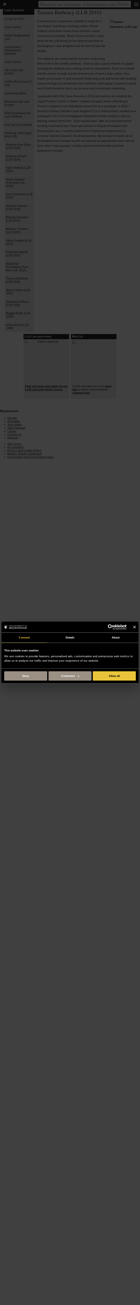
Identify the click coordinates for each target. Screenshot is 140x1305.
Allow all (114, 675)
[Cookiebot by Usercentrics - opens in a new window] (111, 627)
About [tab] (116, 637)
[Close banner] (134, 627)
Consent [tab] (24, 637)
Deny (25, 675)
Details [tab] (70, 637)
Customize (68, 675)
